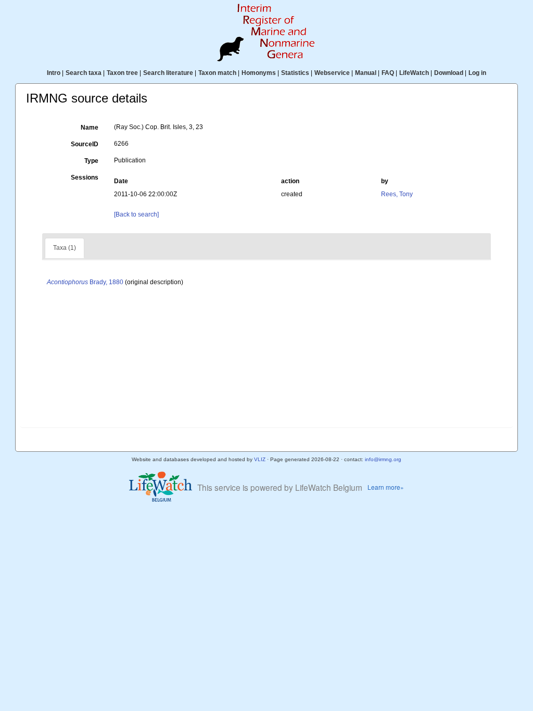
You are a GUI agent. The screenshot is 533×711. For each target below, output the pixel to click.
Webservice (332, 73)
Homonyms (259, 73)
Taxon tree (122, 73)
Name (89, 127)
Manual (365, 73)
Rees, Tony (397, 194)
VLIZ (259, 459)
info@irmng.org (383, 459)
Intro (53, 73)
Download (448, 73)
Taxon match (217, 73)
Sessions (84, 177)
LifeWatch (414, 73)
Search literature (168, 73)
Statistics (295, 73)
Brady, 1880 (85, 282)
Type (91, 160)
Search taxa (83, 73)
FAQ (388, 73)
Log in (477, 73)
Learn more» (385, 487)
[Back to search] (136, 214)
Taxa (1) (64, 247)
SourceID (84, 144)
